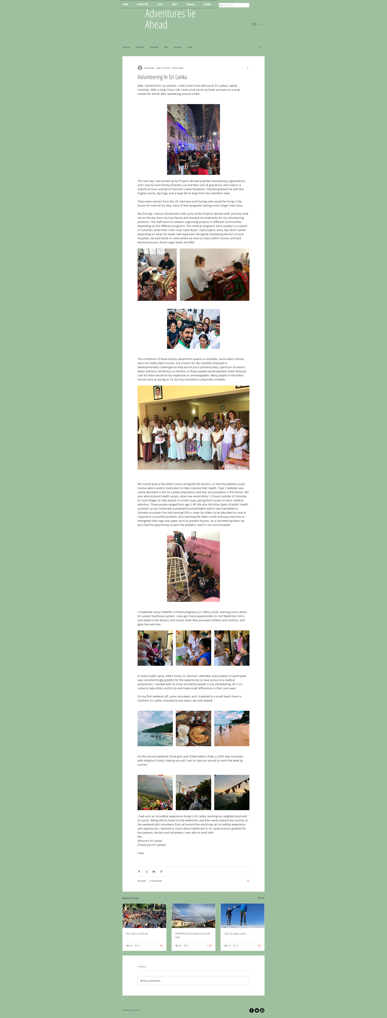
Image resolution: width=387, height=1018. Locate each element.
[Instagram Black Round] (262, 1010)
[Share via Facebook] (139, 871)
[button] (260, 47)
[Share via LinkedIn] (153, 871)
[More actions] (247, 68)
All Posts (126, 47)
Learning (140, 47)
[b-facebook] (251, 1010)
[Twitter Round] (257, 1010)
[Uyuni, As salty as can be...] (242, 915)
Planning (154, 47)
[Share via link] (161, 871)
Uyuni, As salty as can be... (235, 933)
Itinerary (177, 47)
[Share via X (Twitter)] (146, 871)
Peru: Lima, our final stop (137, 933)
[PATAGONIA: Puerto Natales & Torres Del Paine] (193, 915)
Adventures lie (170, 13)
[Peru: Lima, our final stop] (144, 915)
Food (189, 47)
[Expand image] (157, 274)
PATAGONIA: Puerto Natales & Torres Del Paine (192, 935)
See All (261, 897)
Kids (166, 47)
